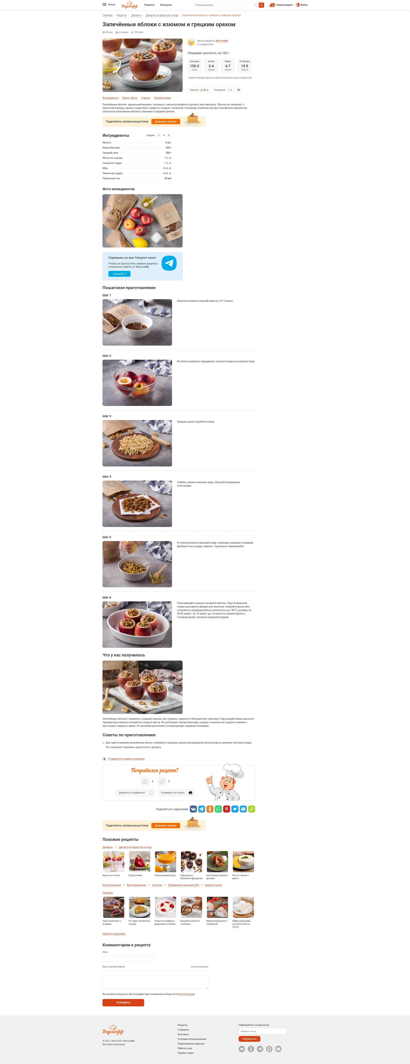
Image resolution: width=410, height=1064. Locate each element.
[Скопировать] (251, 809)
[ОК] (209, 809)
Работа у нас (185, 1048)
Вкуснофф (222, 40)
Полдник (107, 892)
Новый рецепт (284, 4)
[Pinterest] (226, 809)
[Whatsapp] (218, 809)
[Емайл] (243, 809)
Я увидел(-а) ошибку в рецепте (126, 758)
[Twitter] (234, 809)
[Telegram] (201, 809)
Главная (107, 15)
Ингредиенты (110, 97)
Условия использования (192, 1039)
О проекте (183, 1029)
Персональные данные (191, 1043)
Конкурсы (166, 4)
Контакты (183, 1034)
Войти (304, 4)
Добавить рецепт (165, 121)
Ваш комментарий (113, 966)
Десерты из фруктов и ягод (162, 15)
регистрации (187, 994)
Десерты (136, 15)
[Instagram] (269, 1049)
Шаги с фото (129, 97)
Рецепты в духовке (113, 933)
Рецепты (149, 4)
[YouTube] (278, 1049)
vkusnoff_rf (119, 273)
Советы (145, 97)
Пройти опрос (186, 1053)
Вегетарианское (136, 885)
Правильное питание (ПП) (183, 885)
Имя (105, 952)
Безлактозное (213, 885)
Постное (157, 885)
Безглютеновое (111, 885)
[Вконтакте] (193, 809)
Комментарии (162, 97)
